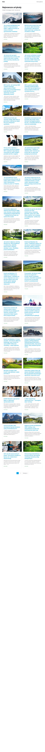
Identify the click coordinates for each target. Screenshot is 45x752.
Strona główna (40, 1)
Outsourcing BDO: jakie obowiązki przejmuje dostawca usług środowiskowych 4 (12, 427)
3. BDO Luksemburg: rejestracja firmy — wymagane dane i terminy (33, 400)
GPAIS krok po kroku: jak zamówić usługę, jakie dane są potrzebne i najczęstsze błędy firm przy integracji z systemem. (12, 121)
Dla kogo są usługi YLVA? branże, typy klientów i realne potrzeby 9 (11, 372)
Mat (3, 2)
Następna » (25, 473)
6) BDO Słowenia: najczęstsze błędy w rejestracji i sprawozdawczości (11, 400)
